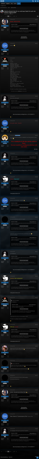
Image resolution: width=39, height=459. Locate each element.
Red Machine (19, 91)
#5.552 (36, 276)
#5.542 (36, 43)
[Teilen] (38, 16)
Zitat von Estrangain (15, 300)
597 (14, 16)
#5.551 (36, 251)
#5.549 (36, 198)
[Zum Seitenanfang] (37, 458)
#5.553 (36, 297)
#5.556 (36, 360)
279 (10, 16)
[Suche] (33, 1)
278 (8, 16)
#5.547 (36, 153)
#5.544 (36, 96)
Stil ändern (37, 456)
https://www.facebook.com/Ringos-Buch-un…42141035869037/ (23, 114)
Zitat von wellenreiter (15, 363)
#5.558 (36, 390)
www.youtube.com (33, 24)
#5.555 (36, 346)
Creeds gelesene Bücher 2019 (15, 193)
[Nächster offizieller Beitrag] (37, 149)
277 (6, 16)
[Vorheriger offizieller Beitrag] (35, 149)
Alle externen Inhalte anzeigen (24, 28)
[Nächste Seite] (16, 16)
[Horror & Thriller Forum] (2, 1)
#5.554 (36, 324)
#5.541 (36, 19)
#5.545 (36, 120)
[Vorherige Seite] (1, 16)
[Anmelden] (35, 1)
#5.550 (36, 217)
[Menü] (38, 1)
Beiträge (2, 30)
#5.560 (36, 428)
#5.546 (36, 135)
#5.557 (36, 375)
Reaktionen (2, 29)
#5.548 (36, 176)
